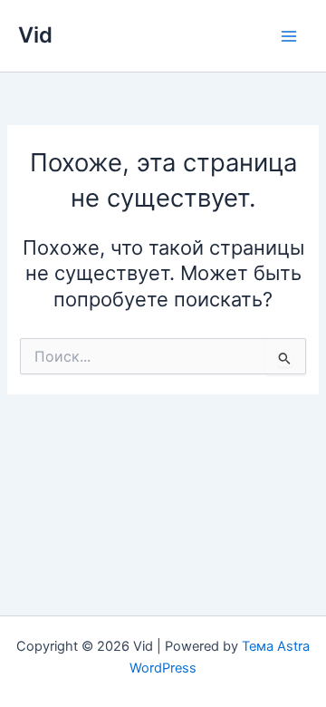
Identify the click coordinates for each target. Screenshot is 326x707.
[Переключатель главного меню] (289, 36)
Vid (35, 35)
